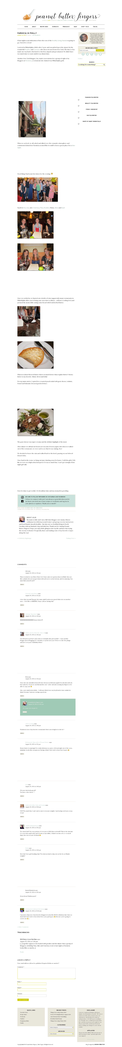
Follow (80, 58)
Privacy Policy (91, 1039)
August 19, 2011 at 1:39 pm (33, 616)
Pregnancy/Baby (24, 1021)
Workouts (22, 1016)
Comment (20, 967)
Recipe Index (23, 1014)
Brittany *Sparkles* (31, 614)
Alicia (56, 208)
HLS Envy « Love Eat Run (28, 939)
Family (22, 1023)
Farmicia (28, 60)
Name (19, 981)
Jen (24, 208)
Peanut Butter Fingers (61, 15)
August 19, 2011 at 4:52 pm (33, 892)
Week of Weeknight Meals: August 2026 (60, 1014)
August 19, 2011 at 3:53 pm (33, 827)
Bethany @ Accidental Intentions (35, 909)
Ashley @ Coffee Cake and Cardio (35, 805)
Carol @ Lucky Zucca (31, 593)
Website (19, 993)
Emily (27, 848)
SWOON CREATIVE (100, 1044)
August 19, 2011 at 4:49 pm (33, 850)
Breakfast (39, 507)
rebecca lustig (29, 723)
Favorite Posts (24, 1012)
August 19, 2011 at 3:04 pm (33, 807)
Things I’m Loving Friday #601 (58, 1021)
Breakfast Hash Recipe (56, 1018)
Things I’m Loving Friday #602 (58, 1012)
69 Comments (36, 35)
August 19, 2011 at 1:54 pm (33, 679)
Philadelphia (45, 509)
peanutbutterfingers (34, 702)
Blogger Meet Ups (30, 507)
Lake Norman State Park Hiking (58, 1016)
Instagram (92, 54)
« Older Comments (22, 927)
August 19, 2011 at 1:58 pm (33, 725)
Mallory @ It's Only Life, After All (35, 633)
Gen (26, 784)
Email (19, 987)
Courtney (37, 49)
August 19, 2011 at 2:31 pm (33, 744)
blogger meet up (30, 509)
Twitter (88, 54)
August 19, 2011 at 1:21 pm (32, 595)
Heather (27, 49)
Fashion (22, 1018)
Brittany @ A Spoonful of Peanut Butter (37, 742)
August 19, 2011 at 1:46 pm (33, 634)
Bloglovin (100, 54)
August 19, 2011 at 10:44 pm (33, 911)
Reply (22, 584)
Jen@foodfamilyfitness (32, 825)
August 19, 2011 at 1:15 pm (33, 573)
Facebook (83, 54)
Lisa (27, 208)
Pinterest (96, 54)
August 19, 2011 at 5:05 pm (36, 704)
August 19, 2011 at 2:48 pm (33, 786)
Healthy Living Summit (59, 40)
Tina (41, 208)
